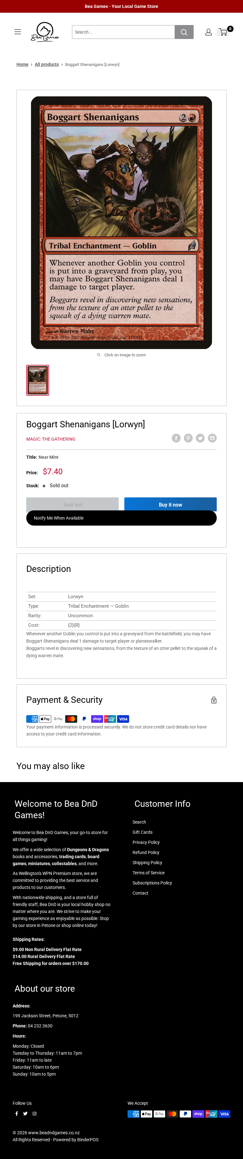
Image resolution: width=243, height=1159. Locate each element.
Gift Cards (143, 832)
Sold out (72, 505)
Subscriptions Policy (152, 882)
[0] (223, 32)
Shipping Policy (147, 862)
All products (47, 64)
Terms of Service (149, 872)
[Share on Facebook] (176, 438)
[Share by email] (212, 438)
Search (139, 822)
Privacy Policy (146, 842)
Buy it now (170, 505)
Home (22, 64)
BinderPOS (87, 1139)
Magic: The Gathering (51, 439)
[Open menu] (18, 32)
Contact (140, 893)
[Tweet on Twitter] (200, 438)
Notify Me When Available (59, 518)
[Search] (184, 32)
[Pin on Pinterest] (188, 438)
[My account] (208, 32)
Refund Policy (146, 852)
